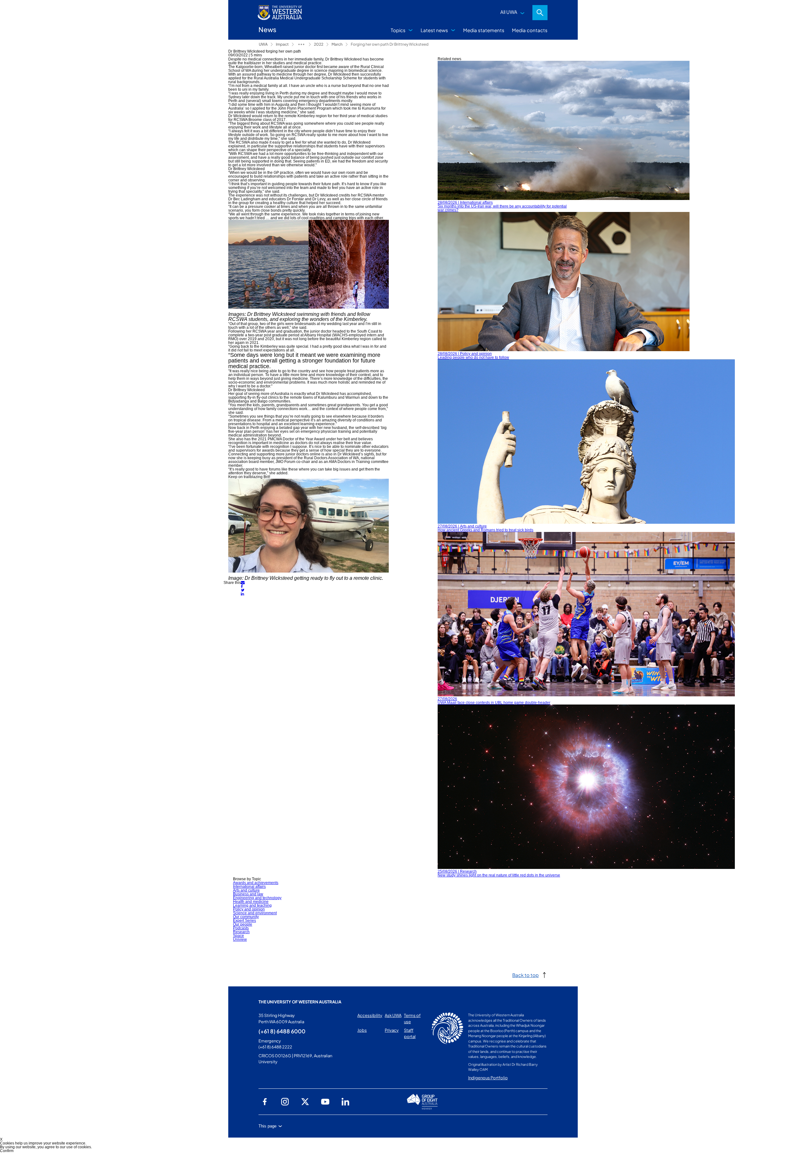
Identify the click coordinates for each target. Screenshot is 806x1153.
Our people (242, 924)
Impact (282, 44)
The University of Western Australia (299, 1001)
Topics (398, 30)
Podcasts (241, 928)
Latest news (434, 30)
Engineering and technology (257, 898)
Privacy (392, 1030)
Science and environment (255, 913)
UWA (263, 44)
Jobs (362, 1030)
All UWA (508, 12)
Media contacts (530, 30)
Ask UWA (393, 1015)
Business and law (248, 894)
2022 (318, 44)
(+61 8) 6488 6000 (281, 1031)
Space (238, 935)
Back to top (525, 975)
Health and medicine (251, 901)
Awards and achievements (255, 883)
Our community (246, 917)
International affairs (249, 886)
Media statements (483, 30)
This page (267, 1126)
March (337, 44)
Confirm (7, 1151)
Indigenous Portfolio (488, 1077)
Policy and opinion (249, 909)
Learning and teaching (252, 905)
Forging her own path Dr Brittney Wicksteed (390, 44)
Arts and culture (246, 890)
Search (540, 12)
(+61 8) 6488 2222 (275, 1046)
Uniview (240, 939)
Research (241, 932)
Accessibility (369, 1015)
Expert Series (244, 920)
